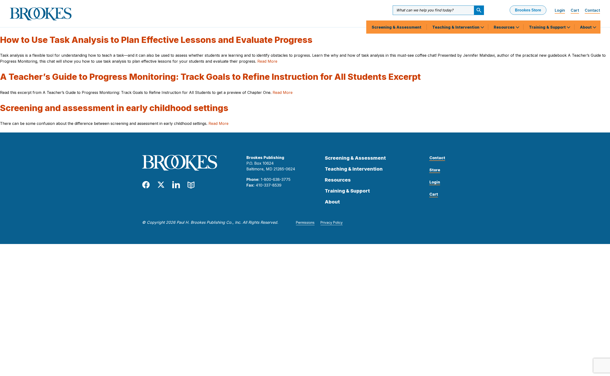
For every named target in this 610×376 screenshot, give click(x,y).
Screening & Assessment (396, 27)
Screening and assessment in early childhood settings (114, 108)
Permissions (305, 222)
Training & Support (548, 27)
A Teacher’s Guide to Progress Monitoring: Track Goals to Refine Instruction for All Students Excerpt (210, 76)
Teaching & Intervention (456, 27)
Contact (592, 10)
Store (434, 170)
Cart (575, 10)
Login (560, 10)
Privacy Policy (331, 222)
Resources (505, 27)
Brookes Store (528, 10)
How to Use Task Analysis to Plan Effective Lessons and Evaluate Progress (156, 40)
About (586, 27)
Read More (267, 61)
